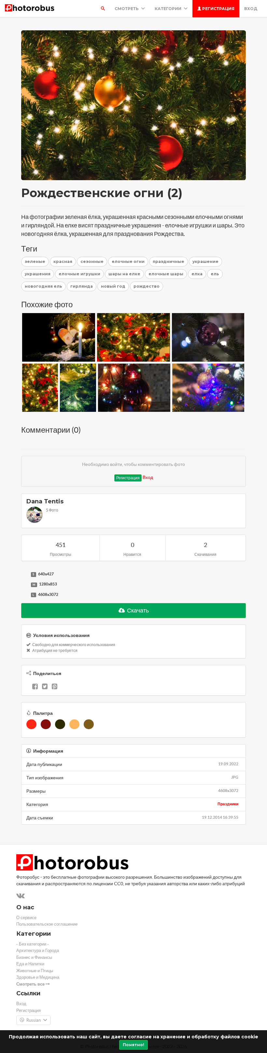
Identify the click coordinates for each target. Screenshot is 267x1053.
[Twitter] (45, 687)
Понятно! (133, 1044)
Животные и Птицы (34, 970)
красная (62, 261)
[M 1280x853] (24, 584)
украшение (205, 261)
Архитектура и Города (37, 950)
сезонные (92, 261)
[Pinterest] (54, 687)
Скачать (137, 610)
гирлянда (81, 286)
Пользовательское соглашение (46, 924)
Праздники (228, 804)
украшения (37, 273)
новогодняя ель (43, 286)
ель (215, 273)
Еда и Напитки (30, 963)
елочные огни (128, 261)
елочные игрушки (79, 273)
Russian (33, 1020)
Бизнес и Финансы (34, 957)
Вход (250, 8)
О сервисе (26, 917)
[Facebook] (35, 687)
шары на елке (124, 273)
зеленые (35, 261)
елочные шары (165, 273)
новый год (113, 286)
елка (197, 273)
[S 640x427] (24, 574)
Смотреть (127, 8)
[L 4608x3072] (24, 595)
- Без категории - (32, 944)
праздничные (168, 261)
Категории (168, 8)
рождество (147, 286)
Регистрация (217, 8)
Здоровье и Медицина (37, 977)
